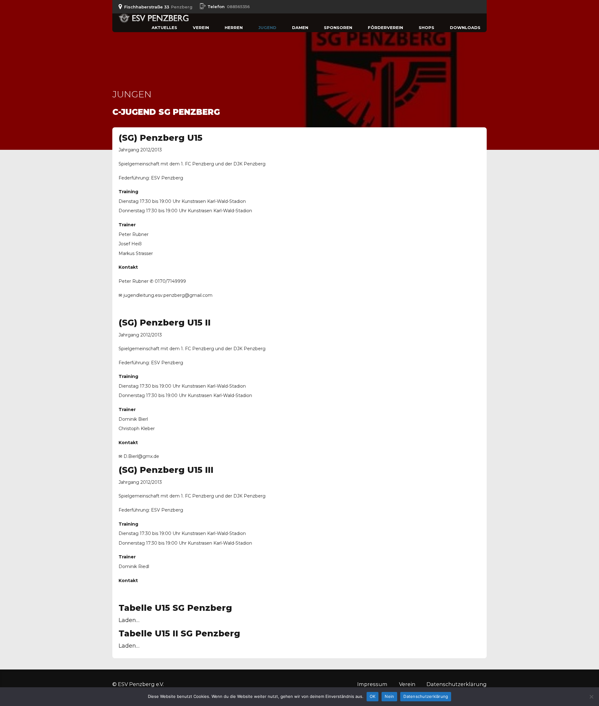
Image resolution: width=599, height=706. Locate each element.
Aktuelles (164, 27)
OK (373, 696)
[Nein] (591, 697)
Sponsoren (338, 27)
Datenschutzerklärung (456, 684)
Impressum (372, 684)
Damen (300, 27)
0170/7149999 (170, 281)
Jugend (267, 27)
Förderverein (385, 27)
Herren (234, 27)
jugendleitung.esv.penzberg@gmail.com (168, 295)
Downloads (465, 27)
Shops (426, 27)
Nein (389, 696)
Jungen (132, 94)
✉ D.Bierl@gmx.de (139, 456)
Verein (201, 27)
